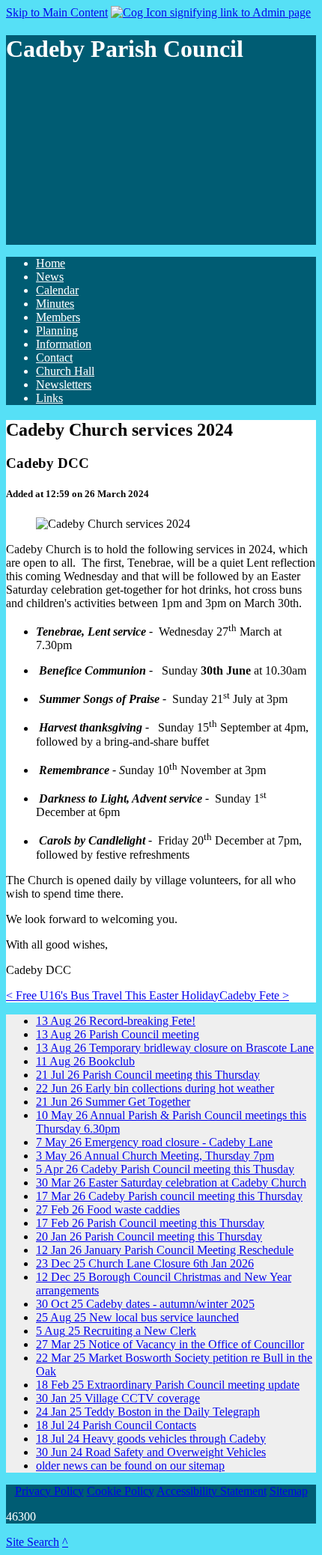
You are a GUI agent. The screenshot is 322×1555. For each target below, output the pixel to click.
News (50, 276)
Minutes (55, 303)
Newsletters (63, 384)
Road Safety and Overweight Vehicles (151, 1452)
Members (58, 317)
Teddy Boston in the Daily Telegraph (148, 1411)
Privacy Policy (49, 1491)
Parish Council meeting (117, 1034)
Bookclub (85, 1061)
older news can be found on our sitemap (130, 1465)
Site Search (32, 1542)
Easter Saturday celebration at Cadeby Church (171, 1182)
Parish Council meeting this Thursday (148, 1074)
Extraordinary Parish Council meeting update (168, 1384)
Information (63, 344)
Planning (57, 330)
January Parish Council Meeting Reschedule (165, 1250)
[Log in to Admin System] (211, 12)
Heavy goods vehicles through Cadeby (151, 1438)
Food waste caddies (108, 1209)
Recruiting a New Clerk (116, 1330)
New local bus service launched (137, 1317)
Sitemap (289, 1491)
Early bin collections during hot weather (155, 1088)
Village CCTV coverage (118, 1398)
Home (50, 263)
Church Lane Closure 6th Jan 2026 (145, 1263)
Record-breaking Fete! (115, 1020)
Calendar (57, 290)
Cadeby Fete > (254, 995)
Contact (54, 357)
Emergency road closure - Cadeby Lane (154, 1142)
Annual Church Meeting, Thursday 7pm (155, 1155)
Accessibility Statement (212, 1491)
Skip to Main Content (57, 12)
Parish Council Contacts (116, 1425)
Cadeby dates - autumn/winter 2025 (145, 1303)
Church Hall (65, 371)
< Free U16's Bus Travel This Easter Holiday (112, 995)
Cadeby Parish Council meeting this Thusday (165, 1169)
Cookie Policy (120, 1491)
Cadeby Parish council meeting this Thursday (169, 1196)
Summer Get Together (113, 1101)
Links (49, 398)
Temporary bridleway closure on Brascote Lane (175, 1047)
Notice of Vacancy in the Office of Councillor (170, 1344)
